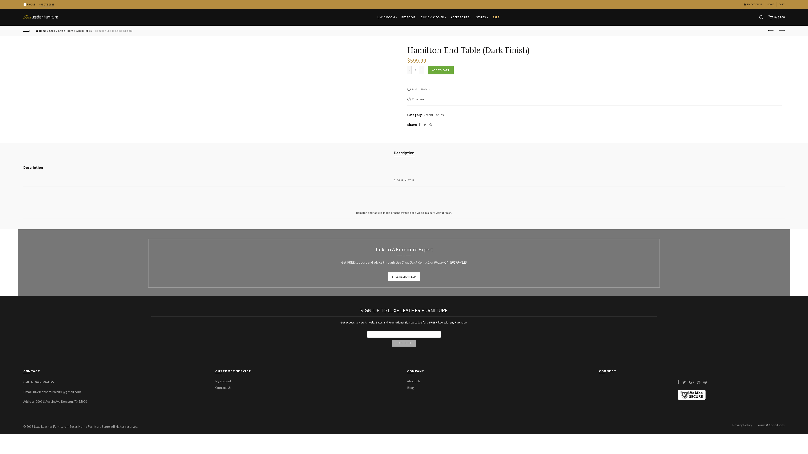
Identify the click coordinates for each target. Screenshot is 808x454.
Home (770, 4)
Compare (418, 99)
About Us (413, 381)
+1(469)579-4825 (455, 262)
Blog (410, 387)
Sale (496, 17)
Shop (52, 31)
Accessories (460, 17)
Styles (481, 17)
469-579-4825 (44, 382)
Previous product (771, 31)
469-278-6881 (46, 4)
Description (404, 152)
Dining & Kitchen (432, 17)
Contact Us (223, 387)
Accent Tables (84, 31)
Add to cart (440, 70)
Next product (781, 31)
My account (754, 4)
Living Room (386, 17)
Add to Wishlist (421, 89)
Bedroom (408, 17)
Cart (782, 4)
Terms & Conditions (770, 425)
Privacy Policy (742, 425)
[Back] (26, 31)
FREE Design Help (404, 276)
